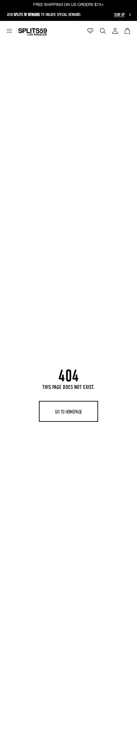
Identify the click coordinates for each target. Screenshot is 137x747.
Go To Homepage (68, 412)
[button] (9, 31)
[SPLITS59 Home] (32, 32)
